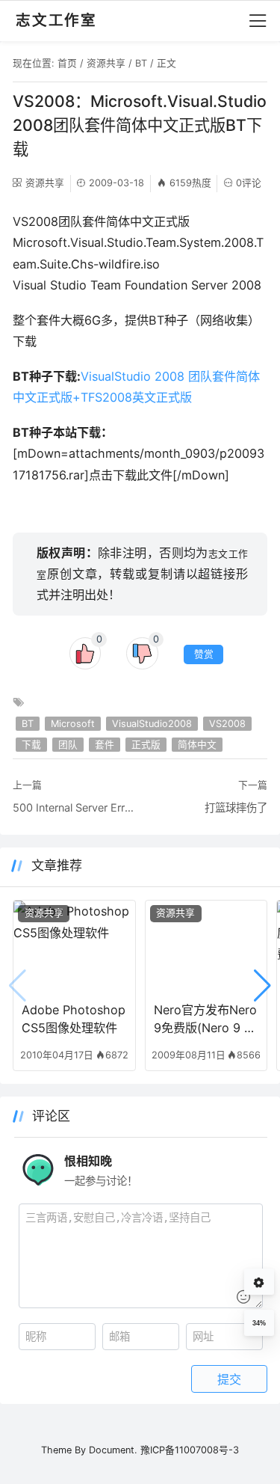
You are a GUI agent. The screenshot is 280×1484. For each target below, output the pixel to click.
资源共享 (106, 63)
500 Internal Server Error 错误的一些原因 (74, 807)
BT (141, 63)
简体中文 (197, 744)
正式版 (146, 744)
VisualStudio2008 (152, 723)
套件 (104, 744)
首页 (67, 63)
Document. (113, 1450)
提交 (229, 1379)
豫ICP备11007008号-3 (189, 1450)
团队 (68, 744)
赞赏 (204, 654)
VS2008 (227, 723)
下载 (31, 744)
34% (259, 1323)
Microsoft (73, 723)
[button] (262, 985)
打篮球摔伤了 (236, 807)
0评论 (248, 182)
